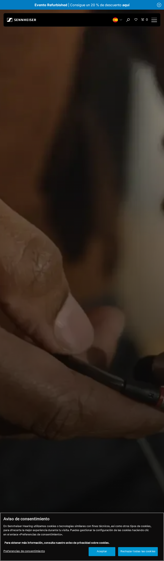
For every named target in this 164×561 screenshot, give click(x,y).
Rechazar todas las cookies (137, 551)
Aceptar (102, 551)
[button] (117, 19)
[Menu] (154, 20)
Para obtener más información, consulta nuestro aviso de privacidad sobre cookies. (56, 543)
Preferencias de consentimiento (24, 551)
